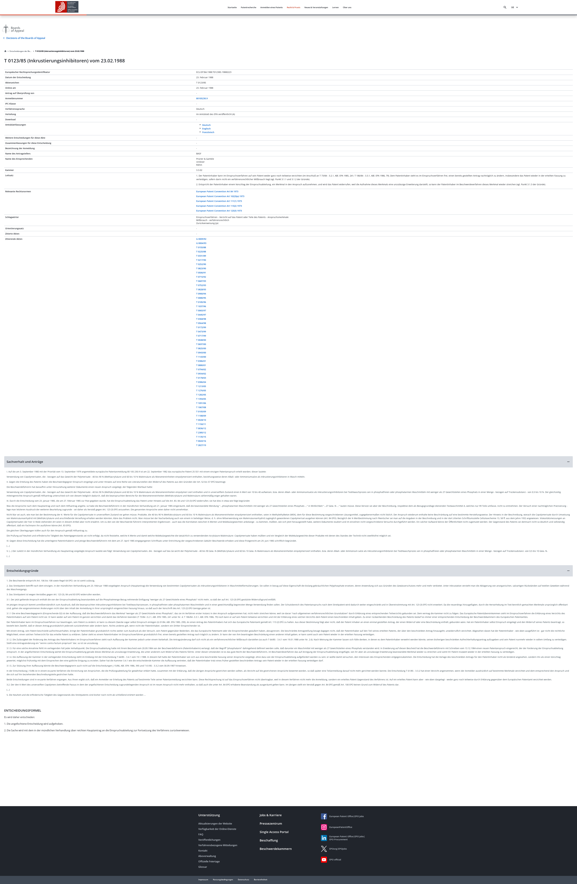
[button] (288, 461)
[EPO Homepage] (66, 7)
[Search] (505, 7)
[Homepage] (5, 51)
